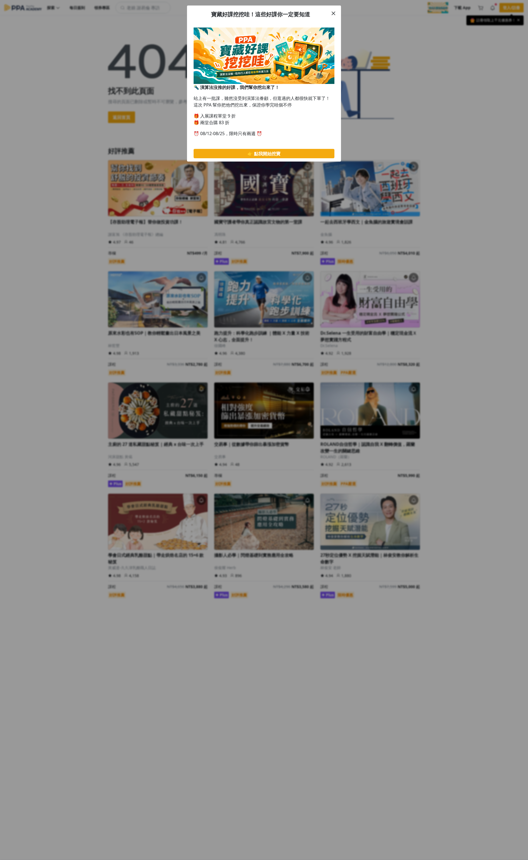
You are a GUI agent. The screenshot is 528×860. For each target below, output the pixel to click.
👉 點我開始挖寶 (264, 154)
